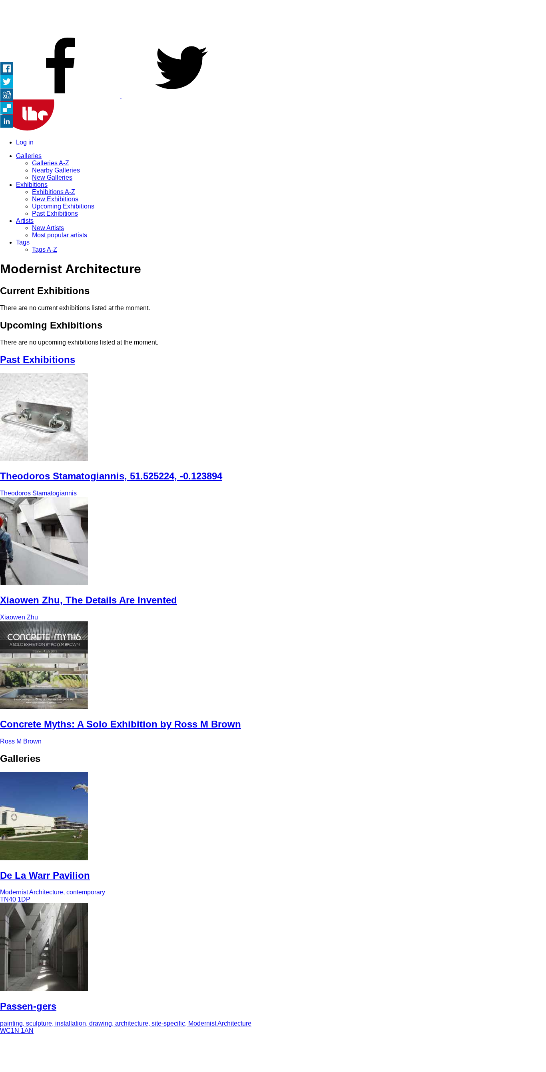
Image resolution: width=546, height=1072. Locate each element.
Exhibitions (32, 184)
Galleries (29, 155)
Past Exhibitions (55, 213)
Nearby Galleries (56, 170)
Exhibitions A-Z (53, 191)
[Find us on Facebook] (61, 95)
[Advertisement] (273, 18)
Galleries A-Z (50, 163)
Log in (25, 142)
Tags (23, 242)
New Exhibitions (55, 199)
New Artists (48, 227)
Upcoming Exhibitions (63, 206)
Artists (25, 220)
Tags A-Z (44, 249)
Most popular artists (59, 235)
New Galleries (52, 177)
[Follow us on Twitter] (181, 95)
